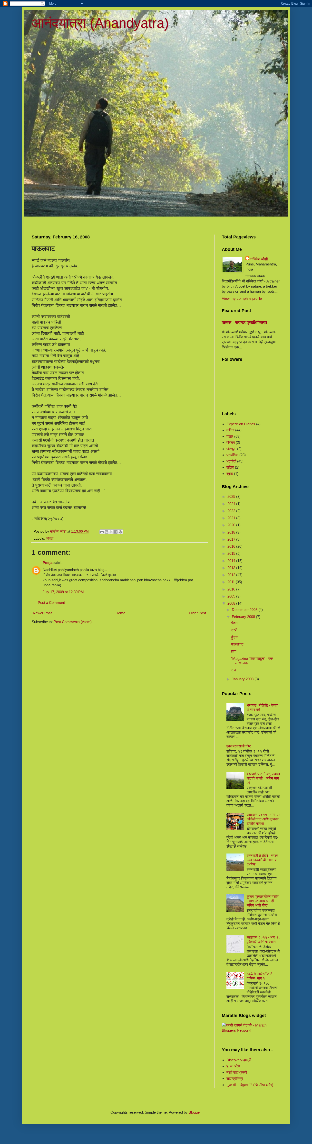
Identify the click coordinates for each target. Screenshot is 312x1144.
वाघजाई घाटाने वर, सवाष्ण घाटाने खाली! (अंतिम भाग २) (263, 778)
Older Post (197, 613)
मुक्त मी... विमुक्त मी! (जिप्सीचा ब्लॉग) (249, 1085)
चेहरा (234, 623)
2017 (231, 539)
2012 (231, 575)
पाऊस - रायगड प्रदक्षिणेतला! (244, 322)
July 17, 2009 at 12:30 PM (63, 592)
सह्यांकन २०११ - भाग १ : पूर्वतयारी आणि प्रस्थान (263, 939)
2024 (231, 504)
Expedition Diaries (240, 424)
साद (233, 670)
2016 (231, 546)
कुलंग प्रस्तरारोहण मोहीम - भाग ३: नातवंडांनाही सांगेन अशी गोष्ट (263, 900)
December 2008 (245, 610)
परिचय (230, 442)
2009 (231, 596)
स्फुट (229, 474)
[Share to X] (111, 531)
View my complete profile (242, 298)
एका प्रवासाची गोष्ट (238, 746)
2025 (231, 496)
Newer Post (42, 613)
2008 (231, 603)
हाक (233, 651)
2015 (231, 553)
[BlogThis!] (106, 531)
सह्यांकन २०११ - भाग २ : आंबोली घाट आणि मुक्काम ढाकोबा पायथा (263, 819)
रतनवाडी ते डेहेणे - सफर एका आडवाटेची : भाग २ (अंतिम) (262, 859)
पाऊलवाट (237, 644)
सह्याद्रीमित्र (234, 1078)
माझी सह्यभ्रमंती (236, 1072)
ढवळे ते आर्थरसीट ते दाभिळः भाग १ (259, 976)
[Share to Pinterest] (120, 531)
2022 (231, 511)
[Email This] (101, 531)
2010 (231, 589)
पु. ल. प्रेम (233, 1066)
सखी (234, 630)
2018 (231, 532)
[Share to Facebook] (115, 531)
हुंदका (234, 637)
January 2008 (243, 679)
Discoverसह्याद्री (238, 1060)
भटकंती (231, 461)
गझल (229, 436)
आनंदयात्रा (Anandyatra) (100, 23)
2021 (231, 518)
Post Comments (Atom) (73, 622)
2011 (231, 582)
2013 (231, 568)
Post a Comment (51, 602)
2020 (231, 525)
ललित (230, 467)
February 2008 (244, 617)
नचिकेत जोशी (259, 259)
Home (34, 221)
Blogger (195, 1112)
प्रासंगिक (232, 455)
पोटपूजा (231, 449)
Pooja (47, 563)
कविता (49, 538)
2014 (231, 561)
